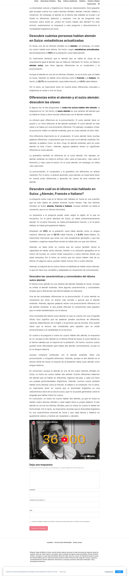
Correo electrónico (37, 500)
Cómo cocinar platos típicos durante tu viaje (62, 552)
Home (36, 1)
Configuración (109, 571)
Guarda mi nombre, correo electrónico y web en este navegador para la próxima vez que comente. (61, 521)
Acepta (119, 571)
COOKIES (50, 542)
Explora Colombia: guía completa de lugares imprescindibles (66, 554)
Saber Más (63, 571)
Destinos (82, 1)
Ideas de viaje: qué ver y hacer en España (73, 556)
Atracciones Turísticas (48, 1)
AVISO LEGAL (77, 542)
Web (30, 510)
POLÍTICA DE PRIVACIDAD (63, 542)
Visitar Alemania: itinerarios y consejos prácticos (60, 559)
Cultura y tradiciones (70, 1)
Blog (59, 1)
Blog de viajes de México (38, 552)
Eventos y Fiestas (94, 1)
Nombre (32, 490)
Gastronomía (91, 4)
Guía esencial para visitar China (62, 557)
